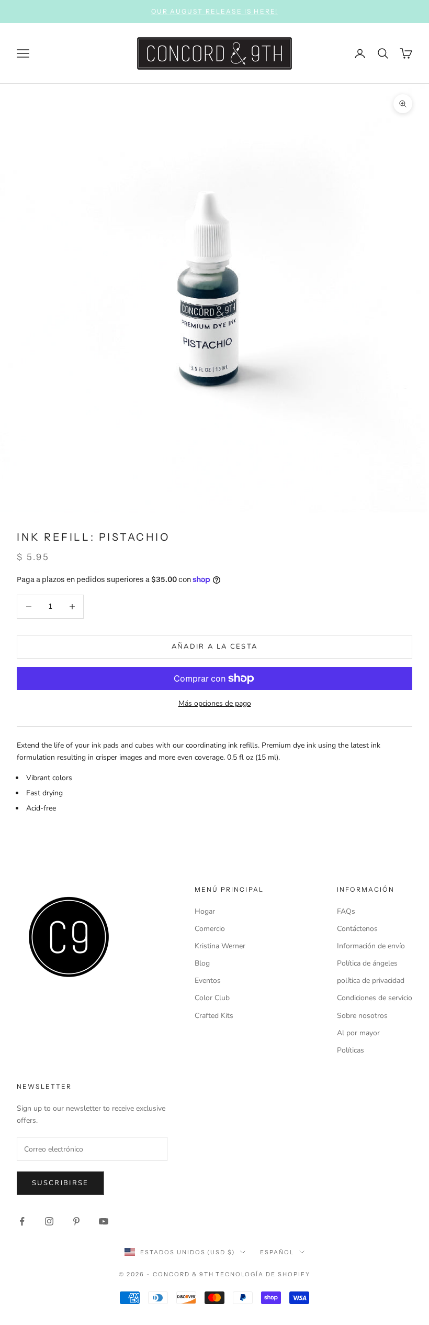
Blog (202, 963)
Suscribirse (60, 1183)
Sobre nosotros (362, 1016)
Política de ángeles (367, 963)
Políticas (350, 1050)
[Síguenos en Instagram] (49, 1221)
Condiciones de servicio (374, 998)
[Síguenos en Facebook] (22, 1221)
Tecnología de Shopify (263, 1274)
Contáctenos (357, 929)
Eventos (208, 980)
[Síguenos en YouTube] (103, 1221)
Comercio (210, 929)
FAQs (346, 911)
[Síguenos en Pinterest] (76, 1221)
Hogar (205, 911)
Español (277, 1252)
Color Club (212, 998)
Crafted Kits (214, 1016)
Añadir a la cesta (215, 646)
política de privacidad (370, 980)
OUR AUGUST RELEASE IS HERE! (214, 11)
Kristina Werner (220, 946)
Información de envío (371, 946)
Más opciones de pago (214, 703)
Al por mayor (358, 1033)
